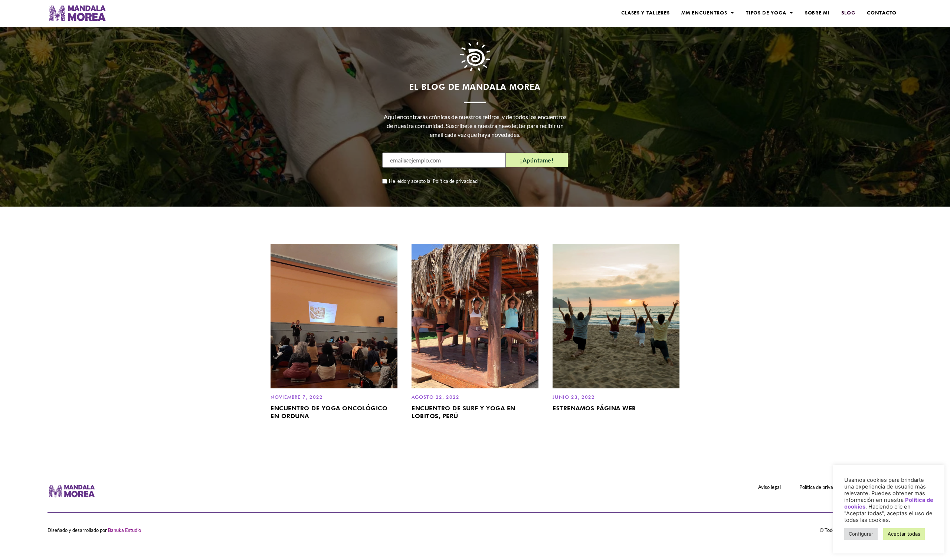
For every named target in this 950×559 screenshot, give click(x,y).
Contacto (882, 13)
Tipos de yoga (766, 13)
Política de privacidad (454, 181)
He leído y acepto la (433, 181)
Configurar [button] (861, 534)
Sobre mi (817, 13)
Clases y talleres (645, 13)
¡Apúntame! (537, 160)
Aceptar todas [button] (904, 534)
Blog (848, 13)
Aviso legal (769, 487)
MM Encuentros (704, 13)
